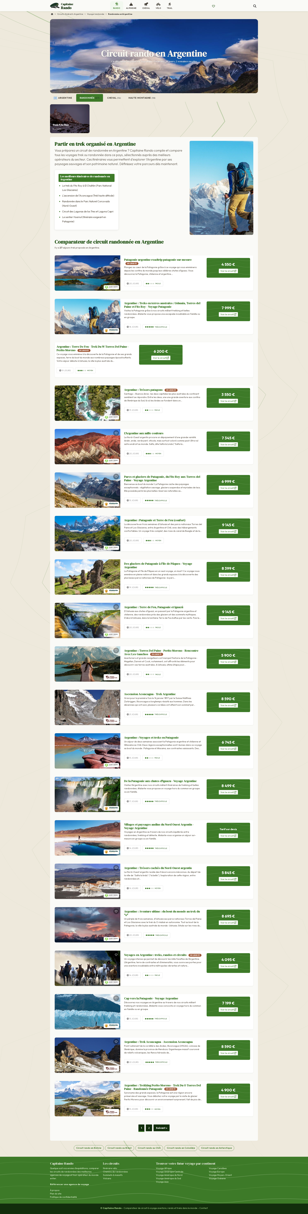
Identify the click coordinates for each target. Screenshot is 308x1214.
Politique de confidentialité (63, 1197)
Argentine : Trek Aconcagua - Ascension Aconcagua (158, 1042)
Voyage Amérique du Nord (169, 1175)
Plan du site (55, 1193)
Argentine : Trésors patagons (150, 390)
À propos (55, 1190)
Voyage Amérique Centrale (169, 1171)
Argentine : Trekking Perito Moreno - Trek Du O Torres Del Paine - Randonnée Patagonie (162, 1087)
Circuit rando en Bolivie (88, 1147)
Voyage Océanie (217, 1178)
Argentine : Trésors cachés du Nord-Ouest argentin (158, 868)
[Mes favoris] (213, 6)
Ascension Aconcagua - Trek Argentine (150, 694)
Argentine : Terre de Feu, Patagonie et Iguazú (153, 607)
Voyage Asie (162, 1181)
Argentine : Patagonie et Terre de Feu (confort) (154, 520)
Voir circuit (227, 270)
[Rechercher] (255, 6)
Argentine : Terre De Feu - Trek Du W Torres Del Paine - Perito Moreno (93, 348)
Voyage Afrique (164, 1168)
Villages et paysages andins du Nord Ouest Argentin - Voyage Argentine (159, 826)
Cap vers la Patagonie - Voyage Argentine (151, 998)
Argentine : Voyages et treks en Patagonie (151, 737)
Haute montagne (141, 97)
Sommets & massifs (113, 1175)
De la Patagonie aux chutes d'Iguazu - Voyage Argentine (160, 781)
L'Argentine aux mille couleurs (143, 433)
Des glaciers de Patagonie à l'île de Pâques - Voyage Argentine (158, 565)
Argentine (65, 97)
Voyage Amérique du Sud (168, 1178)
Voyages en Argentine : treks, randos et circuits (162, 955)
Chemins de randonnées (115, 1171)
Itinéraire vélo (110, 1168)
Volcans (107, 1178)
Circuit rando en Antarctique (216, 1147)
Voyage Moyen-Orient (220, 1175)
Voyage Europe (217, 1171)
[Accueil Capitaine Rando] (52, 14)
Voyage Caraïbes (218, 1168)
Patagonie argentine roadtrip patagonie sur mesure (158, 261)
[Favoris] (116, 259)
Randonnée (89, 97)
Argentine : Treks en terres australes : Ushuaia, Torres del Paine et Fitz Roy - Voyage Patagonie (162, 305)
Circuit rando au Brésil (119, 1147)
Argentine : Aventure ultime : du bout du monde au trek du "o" (162, 913)
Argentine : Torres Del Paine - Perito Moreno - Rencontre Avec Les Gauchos (161, 652)
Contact (203, 1208)
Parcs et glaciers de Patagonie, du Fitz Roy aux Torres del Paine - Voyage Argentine (162, 478)
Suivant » (161, 1127)
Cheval (114, 97)
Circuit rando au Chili (149, 1147)
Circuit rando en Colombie (181, 1147)
